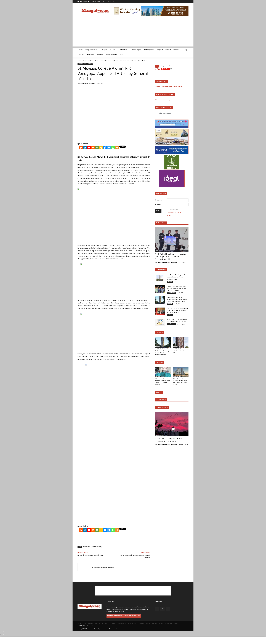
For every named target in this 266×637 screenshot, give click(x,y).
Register (169, 215)
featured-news (86, 547)
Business (176, 50)
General (81, 55)
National (168, 50)
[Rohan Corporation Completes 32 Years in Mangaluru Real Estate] (160, 322)
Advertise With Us (111, 55)
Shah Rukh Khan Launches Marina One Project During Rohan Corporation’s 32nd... (170, 257)
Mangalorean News (91, 50)
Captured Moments (162, 407)
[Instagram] (183, 1)
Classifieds (169, 304)
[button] (185, 50)
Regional (160, 50)
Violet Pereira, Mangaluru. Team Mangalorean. (166, 263)
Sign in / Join (111, 2)
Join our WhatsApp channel (164, 94)
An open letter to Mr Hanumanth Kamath (91, 555)
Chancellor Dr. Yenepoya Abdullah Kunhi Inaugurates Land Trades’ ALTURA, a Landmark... (177, 310)
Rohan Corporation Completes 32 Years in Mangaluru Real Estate (177, 320)
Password (158, 205)
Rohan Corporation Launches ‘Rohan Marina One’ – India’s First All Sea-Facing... (180, 382)
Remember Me (173, 210)
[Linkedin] (85, 147)
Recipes (104, 50)
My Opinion (90, 55)
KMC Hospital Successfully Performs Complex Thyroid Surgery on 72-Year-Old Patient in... (162, 382)
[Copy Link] (101, 147)
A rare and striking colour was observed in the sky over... (168, 440)
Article (156, 251)
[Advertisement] (133, 32)
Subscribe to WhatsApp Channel (165, 100)
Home (81, 50)
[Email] (97, 147)
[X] (186, 1)
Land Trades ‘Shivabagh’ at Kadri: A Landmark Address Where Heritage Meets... (177, 277)
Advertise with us (161, 81)
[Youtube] (89, 147)
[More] (117, 147)
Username (158, 200)
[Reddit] (81, 147)
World (121, 55)
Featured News (161, 270)
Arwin (119, 629)
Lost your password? (174, 213)
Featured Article (161, 223)
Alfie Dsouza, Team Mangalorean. (87, 83)
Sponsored (159, 362)
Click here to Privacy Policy (132, 616)
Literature (100, 55)
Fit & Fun (112, 50)
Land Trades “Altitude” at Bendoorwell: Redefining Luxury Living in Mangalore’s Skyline (177, 299)
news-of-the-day (96, 547)
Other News (123, 50)
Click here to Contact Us (114, 616)
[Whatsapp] (113, 147)
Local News (98, 61)
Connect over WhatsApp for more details (168, 87)
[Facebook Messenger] (105, 147)
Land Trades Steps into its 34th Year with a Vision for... (180, 351)
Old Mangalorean (149, 50)
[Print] (93, 147)
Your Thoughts (136, 50)
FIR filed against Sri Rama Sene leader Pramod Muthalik (134, 556)
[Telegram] (109, 147)
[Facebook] (180, 1)
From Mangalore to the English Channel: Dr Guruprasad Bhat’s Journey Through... (176, 288)
